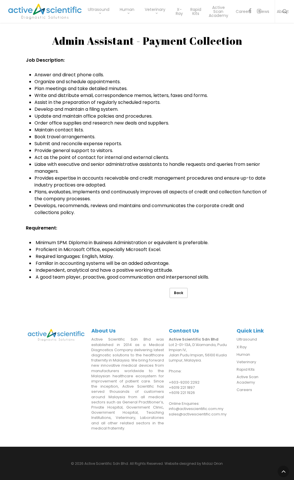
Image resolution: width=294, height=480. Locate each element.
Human (127, 9)
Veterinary (155, 9)
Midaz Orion (212, 463)
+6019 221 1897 (182, 387)
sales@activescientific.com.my (198, 414)
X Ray (242, 347)
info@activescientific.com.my (196, 408)
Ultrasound (98, 9)
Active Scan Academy (218, 11)
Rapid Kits (195, 11)
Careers (244, 11)
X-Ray (179, 11)
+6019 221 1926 (182, 392)
